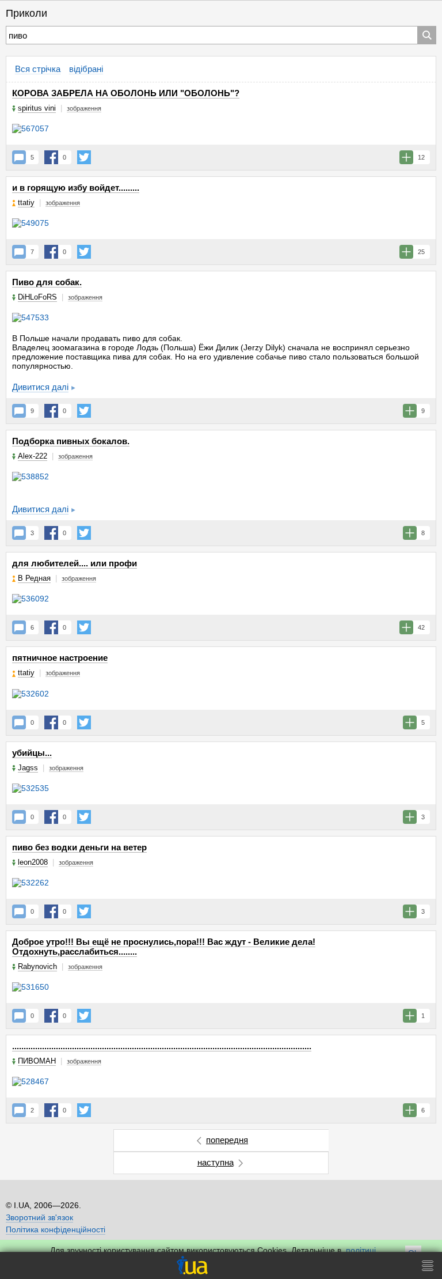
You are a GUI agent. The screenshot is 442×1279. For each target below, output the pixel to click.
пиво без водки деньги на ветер (79, 847)
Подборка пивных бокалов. (70, 441)
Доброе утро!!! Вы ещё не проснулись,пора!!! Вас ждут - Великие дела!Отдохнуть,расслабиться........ (163, 946)
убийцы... (32, 753)
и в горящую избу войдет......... (75, 187)
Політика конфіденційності (55, 1229)
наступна (215, 1162)
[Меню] (427, 1265)
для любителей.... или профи (74, 563)
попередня (227, 1140)
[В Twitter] (84, 157)
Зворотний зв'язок (39, 1217)
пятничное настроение (60, 658)
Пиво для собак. (47, 282)
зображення (84, 108)
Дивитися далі (40, 387)
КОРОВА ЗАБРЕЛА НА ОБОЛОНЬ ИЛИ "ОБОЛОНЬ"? (125, 93)
